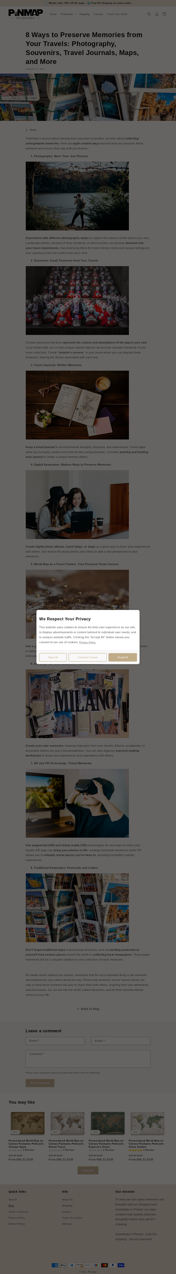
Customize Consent (87, 657)
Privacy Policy (87, 642)
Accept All (123, 657)
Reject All (53, 657)
